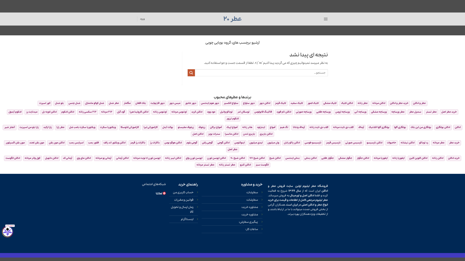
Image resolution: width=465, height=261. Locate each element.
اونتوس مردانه (179, 112)
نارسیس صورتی (353, 142)
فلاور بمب (93, 142)
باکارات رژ (155, 142)
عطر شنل (114, 103)
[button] (326, 18)
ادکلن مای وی (84, 158)
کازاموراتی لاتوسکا (130, 127)
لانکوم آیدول (15, 112)
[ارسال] (191, 72)
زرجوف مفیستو (186, 127)
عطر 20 (232, 19)
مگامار (127, 103)
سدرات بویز (214, 134)
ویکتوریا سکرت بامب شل (82, 127)
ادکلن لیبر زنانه (173, 158)
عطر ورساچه (398, 112)
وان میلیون (273, 142)
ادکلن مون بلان (56, 142)
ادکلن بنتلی (310, 158)
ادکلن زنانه (437, 158)
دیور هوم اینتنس (210, 103)
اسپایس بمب (76, 142)
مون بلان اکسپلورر (15, 142)
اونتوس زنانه (160, 112)
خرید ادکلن (454, 158)
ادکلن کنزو (245, 165)
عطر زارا (60, 127)
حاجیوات (391, 142)
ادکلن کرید (196, 112)
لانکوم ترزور (233, 118)
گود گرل (121, 112)
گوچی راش (207, 142)
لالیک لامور (313, 103)
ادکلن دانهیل (51, 158)
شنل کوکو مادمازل (94, 103)
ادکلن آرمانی (122, 158)
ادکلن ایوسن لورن (216, 158)
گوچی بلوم (192, 142)
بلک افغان (140, 103)
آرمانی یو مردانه (103, 158)
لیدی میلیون (256, 142)
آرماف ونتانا (299, 127)
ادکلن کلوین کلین (418, 158)
